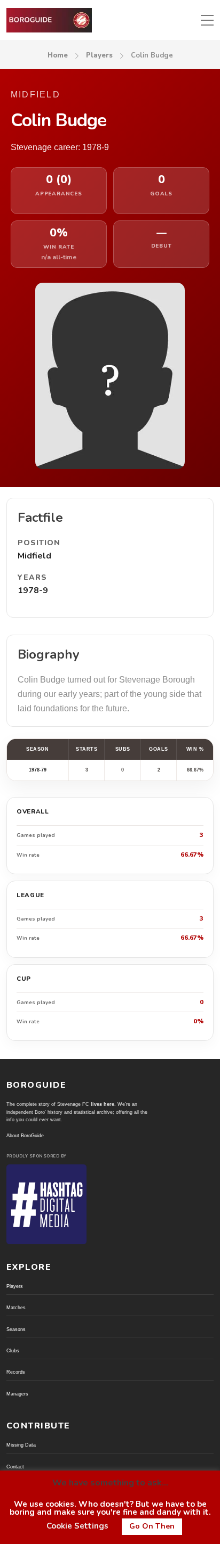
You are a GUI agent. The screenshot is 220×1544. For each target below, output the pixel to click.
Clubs (12, 1350)
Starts (86, 749)
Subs (122, 749)
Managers (17, 1394)
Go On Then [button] (152, 1526)
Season (37, 749)
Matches (16, 1307)
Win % (195, 749)
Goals (158, 749)
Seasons (16, 1329)
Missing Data (21, 1445)
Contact (15, 1466)
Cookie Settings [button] (77, 1526)
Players (99, 55)
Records (15, 1372)
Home (58, 55)
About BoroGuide (25, 1135)
